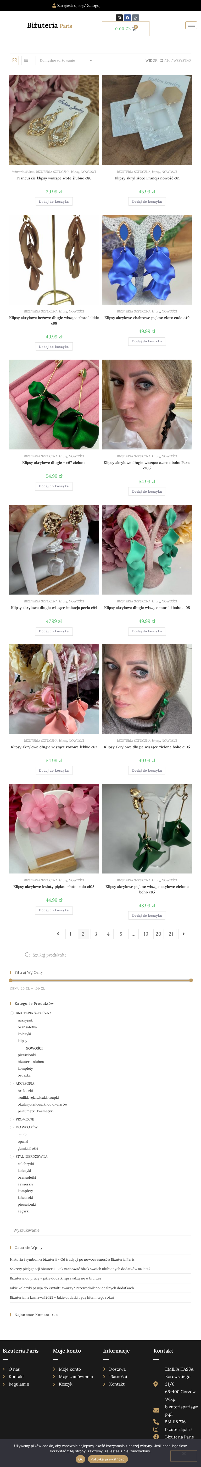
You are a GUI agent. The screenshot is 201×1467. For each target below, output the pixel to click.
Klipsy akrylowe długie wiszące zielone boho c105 (147, 747)
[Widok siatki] (14, 60)
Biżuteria (49, 25)
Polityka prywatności (108, 1459)
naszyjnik (25, 1020)
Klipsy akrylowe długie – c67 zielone (54, 462)
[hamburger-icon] (191, 25)
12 (161, 60)
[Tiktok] (135, 17)
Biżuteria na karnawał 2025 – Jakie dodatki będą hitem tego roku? (62, 1297)
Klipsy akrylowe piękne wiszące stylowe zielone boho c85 (147, 889)
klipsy (75, 172)
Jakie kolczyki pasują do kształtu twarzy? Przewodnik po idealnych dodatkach (72, 1288)
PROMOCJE (25, 1119)
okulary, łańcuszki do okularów (43, 1104)
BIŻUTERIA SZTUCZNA (53, 172)
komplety (25, 1068)
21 (171, 934)
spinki (22, 1135)
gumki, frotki (28, 1148)
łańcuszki (25, 1197)
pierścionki (27, 1055)
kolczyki (24, 1034)
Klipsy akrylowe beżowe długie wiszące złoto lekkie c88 (54, 320)
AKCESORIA (25, 1083)
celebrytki (26, 1164)
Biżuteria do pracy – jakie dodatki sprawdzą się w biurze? (55, 1278)
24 (168, 60)
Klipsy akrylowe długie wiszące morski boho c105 (147, 607)
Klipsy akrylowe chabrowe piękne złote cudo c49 (146, 317)
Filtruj (179, 988)
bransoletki (27, 1177)
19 (146, 934)
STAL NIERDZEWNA (31, 1156)
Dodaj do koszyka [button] (54, 202)
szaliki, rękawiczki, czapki (38, 1097)
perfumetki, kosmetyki (36, 1111)
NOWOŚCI (88, 172)
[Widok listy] (25, 60)
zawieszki (25, 1184)
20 (158, 934)
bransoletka (27, 1027)
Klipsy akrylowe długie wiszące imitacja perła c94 (54, 607)
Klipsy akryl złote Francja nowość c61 (147, 178)
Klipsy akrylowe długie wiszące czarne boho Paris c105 (147, 465)
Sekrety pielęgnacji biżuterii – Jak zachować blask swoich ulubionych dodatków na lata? (80, 1269)
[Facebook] (127, 17)
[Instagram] (119, 17)
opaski (23, 1141)
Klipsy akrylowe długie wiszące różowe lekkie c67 (54, 747)
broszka (24, 1075)
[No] (183, 1455)
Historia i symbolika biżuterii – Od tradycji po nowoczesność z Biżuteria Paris (72, 1259)
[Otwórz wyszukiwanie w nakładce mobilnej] (100, 955)
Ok (80, 1459)
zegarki (24, 1211)
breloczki (25, 1091)
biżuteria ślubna (23, 172)
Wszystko (182, 60)
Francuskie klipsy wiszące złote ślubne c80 (54, 178)
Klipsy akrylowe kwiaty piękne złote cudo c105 (53, 886)
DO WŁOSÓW (27, 1127)
